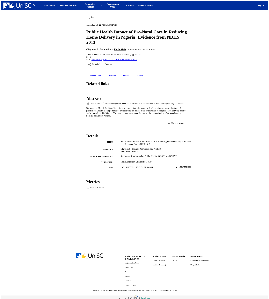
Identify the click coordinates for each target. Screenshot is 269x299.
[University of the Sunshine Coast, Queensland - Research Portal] (17, 6)
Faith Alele (120, 49)
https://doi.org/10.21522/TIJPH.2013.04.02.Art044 (114, 59)
